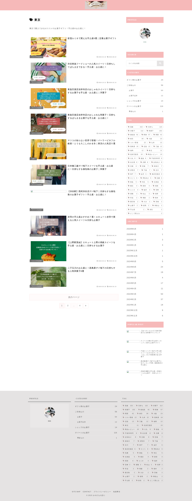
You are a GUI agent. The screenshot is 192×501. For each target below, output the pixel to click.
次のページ (74, 297)
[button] (160, 63)
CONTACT (87, 492)
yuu (144, 42)
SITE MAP (76, 492)
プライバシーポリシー (102, 492)
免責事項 (116, 492)
